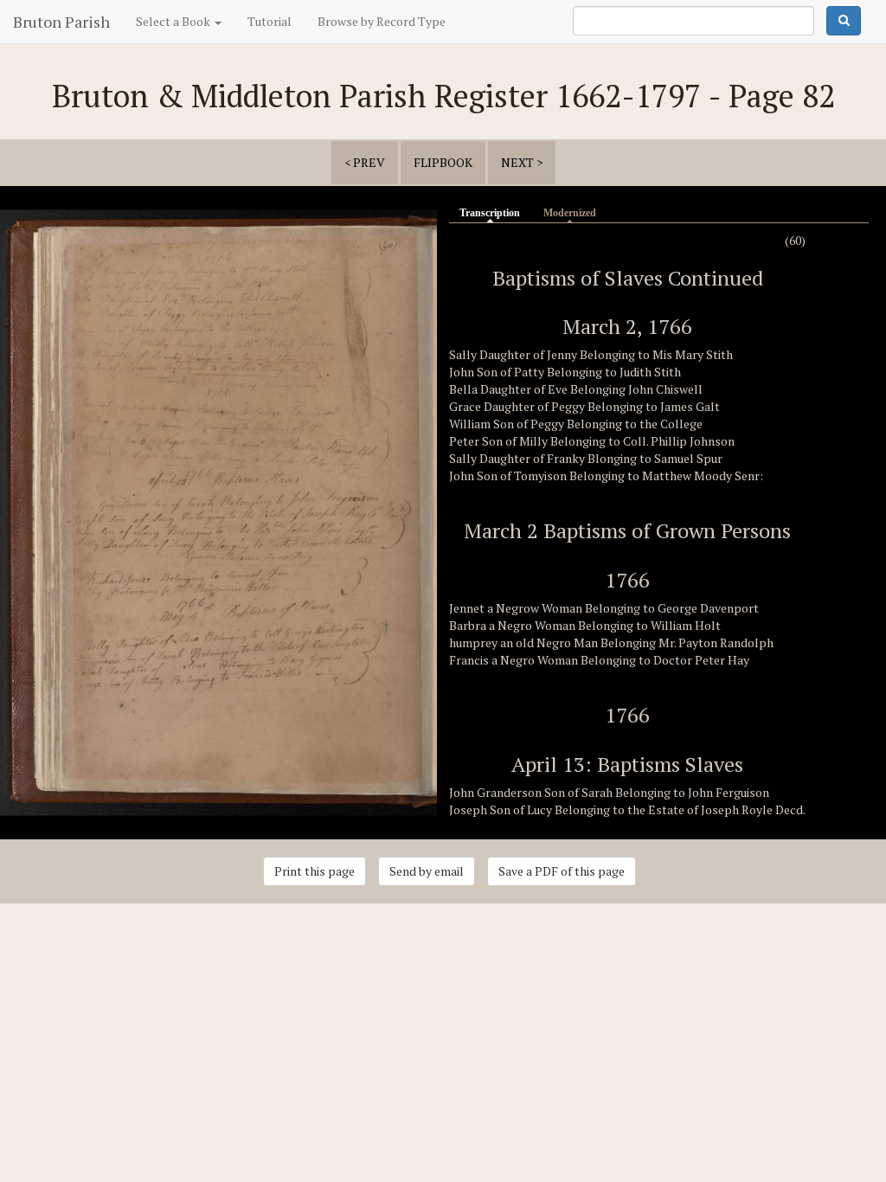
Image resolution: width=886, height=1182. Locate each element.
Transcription (494, 213)
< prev (364, 162)
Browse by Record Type (382, 21)
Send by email (426, 871)
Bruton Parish (61, 21)
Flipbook (443, 162)
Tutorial (269, 21)
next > (522, 162)
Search (843, 20)
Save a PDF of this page (561, 871)
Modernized (569, 213)
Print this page (314, 871)
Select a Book (174, 21)
